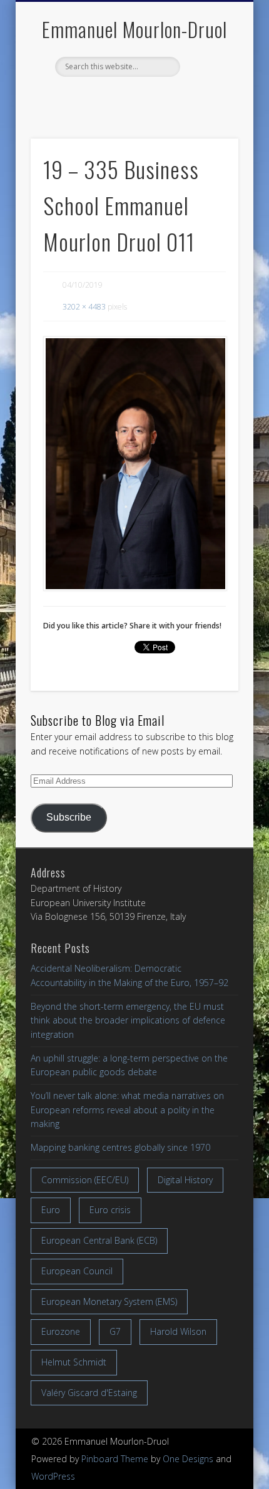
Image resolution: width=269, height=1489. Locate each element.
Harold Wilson (178, 1331)
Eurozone (60, 1331)
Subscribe (68, 817)
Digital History (185, 1180)
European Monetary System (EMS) (109, 1301)
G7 (115, 1331)
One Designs (188, 1459)
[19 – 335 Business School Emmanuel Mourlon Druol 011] (134, 464)
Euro (50, 1210)
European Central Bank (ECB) (99, 1240)
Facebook (106, 98)
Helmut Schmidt (73, 1362)
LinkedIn (159, 98)
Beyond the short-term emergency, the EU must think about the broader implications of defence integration (128, 1020)
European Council (77, 1271)
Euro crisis (110, 1210)
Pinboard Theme (114, 1459)
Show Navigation (207, 112)
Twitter (133, 98)
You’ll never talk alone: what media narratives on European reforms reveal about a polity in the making (127, 1110)
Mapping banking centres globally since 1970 (120, 1147)
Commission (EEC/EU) (84, 1180)
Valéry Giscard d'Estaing (89, 1393)
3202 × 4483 (84, 306)
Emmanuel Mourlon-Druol (134, 29)
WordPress (53, 1476)
